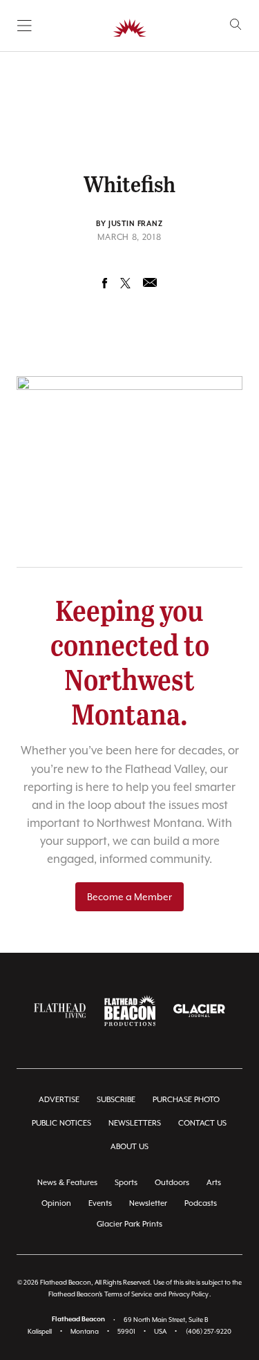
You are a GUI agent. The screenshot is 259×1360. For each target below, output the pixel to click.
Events (100, 1203)
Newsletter (148, 1203)
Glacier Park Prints (129, 1224)
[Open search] (236, 24)
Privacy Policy (189, 1294)
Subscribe (116, 1099)
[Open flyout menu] (24, 25)
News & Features (67, 1182)
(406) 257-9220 (208, 1331)
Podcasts (200, 1203)
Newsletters (134, 1123)
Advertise (59, 1099)
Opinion (56, 1203)
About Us (129, 1146)
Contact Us (202, 1123)
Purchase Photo (186, 1099)
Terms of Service (128, 1294)
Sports (126, 1182)
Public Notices (61, 1123)
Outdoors (172, 1182)
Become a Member (129, 896)
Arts (214, 1182)
